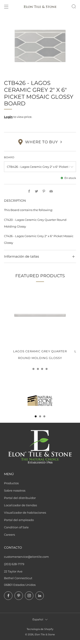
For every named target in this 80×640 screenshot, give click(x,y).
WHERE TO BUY (41, 142)
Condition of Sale (16, 527)
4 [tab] (47, 369)
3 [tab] (42, 369)
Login (8, 117)
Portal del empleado (19, 520)
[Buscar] (74, 6)
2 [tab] (38, 369)
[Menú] (6, 6)
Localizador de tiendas (20, 505)
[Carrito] (66, 6)
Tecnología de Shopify (40, 629)
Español (37, 619)
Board (9, 157)
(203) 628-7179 (14, 564)
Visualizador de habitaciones (25, 512)
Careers (9, 534)
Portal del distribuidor (20, 498)
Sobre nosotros (14, 490)
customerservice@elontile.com (26, 556)
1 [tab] (33, 369)
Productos (11, 483)
